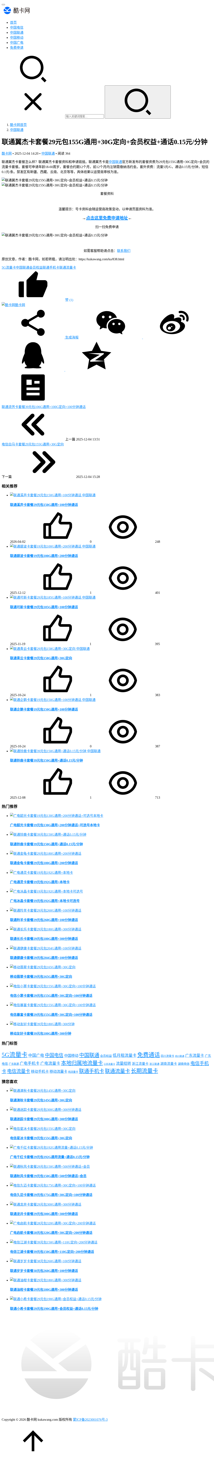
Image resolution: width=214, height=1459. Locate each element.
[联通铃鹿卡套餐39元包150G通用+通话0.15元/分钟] (48, 751)
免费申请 (16, 47)
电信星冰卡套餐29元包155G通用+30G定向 (41, 1138)
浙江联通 (154, 1064)
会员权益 (36, 267)
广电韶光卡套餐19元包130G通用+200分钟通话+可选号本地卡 (55, 825)
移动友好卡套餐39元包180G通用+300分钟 (40, 1033)
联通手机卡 (51, 267)
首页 (13, 22)
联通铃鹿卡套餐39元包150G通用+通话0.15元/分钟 (46, 760)
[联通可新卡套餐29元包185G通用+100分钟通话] (46, 597)
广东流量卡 (194, 1056)
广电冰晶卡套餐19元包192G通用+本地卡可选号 (45, 901)
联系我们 (123, 251)
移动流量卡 (58, 1071)
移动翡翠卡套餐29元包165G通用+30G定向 (41, 976)
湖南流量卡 (168, 1063)
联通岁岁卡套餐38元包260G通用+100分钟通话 (44, 1271)
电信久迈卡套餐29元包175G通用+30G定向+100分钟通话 (51, 1195)
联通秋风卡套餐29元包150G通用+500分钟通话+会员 (48, 1176)
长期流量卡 (144, 1071)
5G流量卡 (9, 267)
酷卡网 (7, 153)
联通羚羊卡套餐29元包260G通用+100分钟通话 (44, 920)
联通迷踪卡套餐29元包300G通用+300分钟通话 (44, 1119)
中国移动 (16, 37)
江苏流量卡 (109, 1064)
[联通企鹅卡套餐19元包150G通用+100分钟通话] (46, 700)
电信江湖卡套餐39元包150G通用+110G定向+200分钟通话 (52, 1252)
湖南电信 (184, 1063)
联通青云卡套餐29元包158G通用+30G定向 (41, 658)
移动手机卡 (40, 1072)
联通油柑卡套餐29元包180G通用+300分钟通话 (44, 1289)
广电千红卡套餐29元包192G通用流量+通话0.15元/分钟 (50, 1157)
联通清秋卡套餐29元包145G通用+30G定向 (41, 1100)
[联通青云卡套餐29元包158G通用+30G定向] (43, 649)
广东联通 (14, 1063)
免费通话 (148, 1055)
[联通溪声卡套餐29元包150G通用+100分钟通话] (46, 495)
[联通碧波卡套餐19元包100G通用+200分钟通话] (46, 546)
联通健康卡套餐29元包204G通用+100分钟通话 (44, 958)
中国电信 (16, 27)
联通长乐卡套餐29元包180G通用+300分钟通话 (44, 939)
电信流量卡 (18, 1071)
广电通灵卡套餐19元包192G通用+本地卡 (40, 882)
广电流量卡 (50, 1063)
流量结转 (123, 1063)
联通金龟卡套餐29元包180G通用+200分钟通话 (44, 863)
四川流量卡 (167, 1056)
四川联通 (179, 1056)
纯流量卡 (73, 1071)
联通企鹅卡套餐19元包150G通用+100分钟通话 (44, 709)
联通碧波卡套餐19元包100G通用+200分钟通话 (44, 556)
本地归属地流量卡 (82, 1063)
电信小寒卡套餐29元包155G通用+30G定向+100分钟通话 (51, 995)
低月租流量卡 (124, 1055)
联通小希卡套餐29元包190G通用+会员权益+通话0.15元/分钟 (54, 1308)
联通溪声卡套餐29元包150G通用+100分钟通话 (44, 505)
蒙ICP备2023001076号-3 (90, 1419)
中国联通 (16, 32)
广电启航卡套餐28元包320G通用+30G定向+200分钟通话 (51, 1232)
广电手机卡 (29, 1063)
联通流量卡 (67, 267)
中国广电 (16, 42)
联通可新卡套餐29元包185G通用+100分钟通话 (44, 607)
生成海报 (71, 337)
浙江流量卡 (140, 1063)
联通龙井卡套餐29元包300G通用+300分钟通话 (44, 1214)
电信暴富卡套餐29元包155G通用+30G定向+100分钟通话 (51, 1014)
